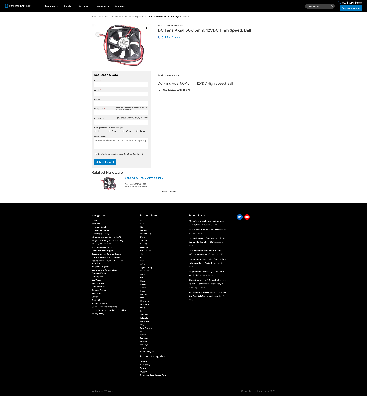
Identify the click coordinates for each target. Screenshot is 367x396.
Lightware (144, 301)
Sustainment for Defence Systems (107, 254)
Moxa (142, 308)
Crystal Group (146, 267)
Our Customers (98, 286)
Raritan (143, 335)
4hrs (114, 131)
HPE (142, 220)
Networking (145, 365)
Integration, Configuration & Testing (107, 240)
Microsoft (144, 304)
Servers (143, 361)
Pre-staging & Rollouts (102, 244)
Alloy (142, 254)
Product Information (168, 75)
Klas (142, 297)
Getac (143, 287)
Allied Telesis (146, 250)
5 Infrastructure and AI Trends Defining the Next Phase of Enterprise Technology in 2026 (207, 284)
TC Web (108, 391)
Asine (142, 264)
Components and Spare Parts (153, 375)
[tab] (168, 75)
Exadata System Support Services (107, 257)
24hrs (128, 131)
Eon (142, 277)
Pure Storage (146, 328)
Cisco (142, 237)
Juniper (143, 240)
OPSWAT (144, 314)
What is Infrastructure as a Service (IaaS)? (207, 229)
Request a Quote (351, 8)
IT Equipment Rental (100, 230)
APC (142, 257)
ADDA (110, 16)
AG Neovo (144, 247)
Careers (95, 297)
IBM (141, 227)
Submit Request (105, 162)
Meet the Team (98, 283)
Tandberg (144, 348)
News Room (97, 293)
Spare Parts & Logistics (102, 247)
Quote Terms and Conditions (104, 307)
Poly (142, 324)
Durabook (144, 271)
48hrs (142, 131)
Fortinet (143, 284)
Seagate (143, 341)
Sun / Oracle (145, 234)
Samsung (144, 338)
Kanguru (144, 294)
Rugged (143, 371)
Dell (142, 223)
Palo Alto (144, 318)
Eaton (142, 274)
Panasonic (144, 321)
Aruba (143, 261)
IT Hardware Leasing (100, 234)
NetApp (143, 244)
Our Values (96, 280)
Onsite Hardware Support (103, 250)
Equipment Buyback (100, 266)
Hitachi (143, 291)
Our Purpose (97, 276)
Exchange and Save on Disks (104, 270)
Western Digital (147, 351)
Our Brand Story (99, 273)
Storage (143, 368)
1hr (99, 131)
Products (103, 16)
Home (94, 16)
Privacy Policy (98, 313)
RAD (142, 331)
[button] (146, 28)
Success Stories (99, 290)
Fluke (142, 281)
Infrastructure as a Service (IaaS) (106, 237)
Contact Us (97, 300)
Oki (141, 311)
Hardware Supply (99, 227)
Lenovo (143, 230)
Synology (144, 345)
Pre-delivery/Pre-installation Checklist (109, 310)
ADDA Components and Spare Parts (130, 16)
